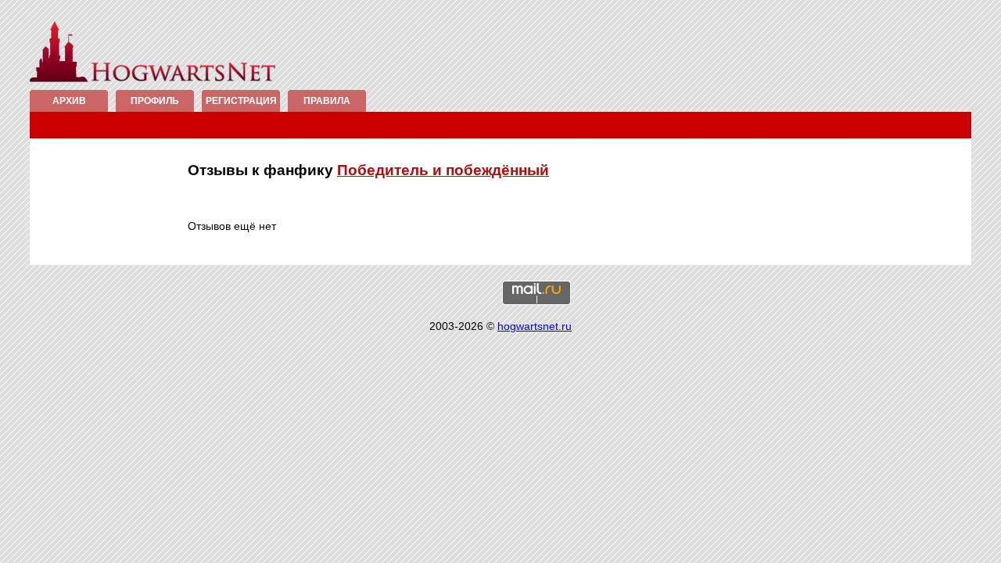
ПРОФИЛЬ (155, 100)
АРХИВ (69, 100)
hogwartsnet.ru (534, 326)
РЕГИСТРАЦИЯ (241, 100)
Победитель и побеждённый (443, 170)
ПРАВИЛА (326, 100)
